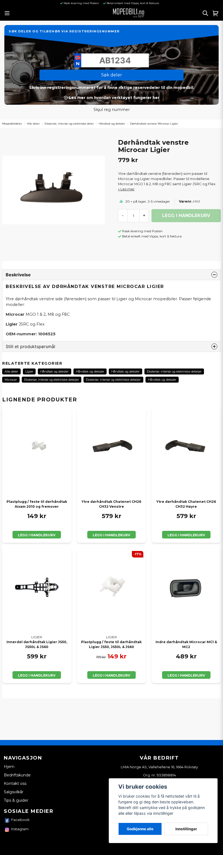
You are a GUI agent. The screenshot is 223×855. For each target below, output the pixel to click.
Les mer (127, 189)
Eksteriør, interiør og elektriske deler (69, 123)
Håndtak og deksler (112, 123)
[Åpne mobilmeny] (7, 13)
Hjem (9, 766)
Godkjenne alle (140, 829)
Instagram (20, 829)
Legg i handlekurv (36, 535)
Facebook (20, 819)
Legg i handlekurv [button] (36, 675)
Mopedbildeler (12, 123)
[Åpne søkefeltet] (205, 13)
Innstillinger (186, 829)
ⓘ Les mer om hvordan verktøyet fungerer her (111, 97)
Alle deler (33, 123)
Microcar (11, 380)
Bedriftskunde (17, 775)
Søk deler (111, 75)
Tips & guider (16, 800)
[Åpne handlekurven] (215, 13)
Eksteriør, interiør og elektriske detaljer (174, 371)
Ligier (29, 371)
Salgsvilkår (13, 791)
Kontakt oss (15, 783)
